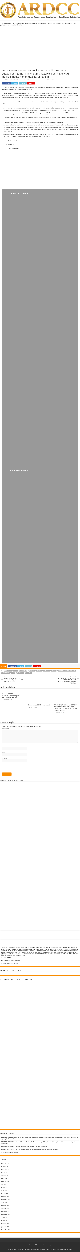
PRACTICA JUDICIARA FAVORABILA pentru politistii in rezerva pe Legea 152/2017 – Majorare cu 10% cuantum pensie (65, 707)
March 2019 (4, 1193)
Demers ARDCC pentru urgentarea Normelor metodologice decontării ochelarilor (14, 695)
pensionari (20, 672)
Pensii (13, 672)
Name (4, 746)
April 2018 (4, 1202)
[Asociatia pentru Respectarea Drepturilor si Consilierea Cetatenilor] (40, 10)
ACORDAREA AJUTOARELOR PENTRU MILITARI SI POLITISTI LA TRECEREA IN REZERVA (67, 680)
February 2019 (5, 1196)
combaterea (23, 670)
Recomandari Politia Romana (9, 963)
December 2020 (5, 1178)
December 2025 (5, 1163)
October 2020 (5, 1181)
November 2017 (5, 1214)
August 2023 (4, 1172)
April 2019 (4, 1190)
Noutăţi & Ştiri (10, 23)
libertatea (46, 670)
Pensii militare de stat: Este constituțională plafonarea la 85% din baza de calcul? (14, 679)
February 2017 (5, 1223)
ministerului (5, 672)
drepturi (31, 670)
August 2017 (4, 1217)
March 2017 (4, 1220)
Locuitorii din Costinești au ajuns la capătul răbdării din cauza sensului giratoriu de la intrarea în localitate (30, 1149)
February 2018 (5, 1205)
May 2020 (4, 1187)
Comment (5, 728)
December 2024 (5, 1169)
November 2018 (5, 1199)
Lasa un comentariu (37, 80)
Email (4, 752)
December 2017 (5, 1211)
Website (4, 758)
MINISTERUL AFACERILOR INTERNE (66, 670)
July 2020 (3, 1184)
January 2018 (5, 1208)
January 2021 (5, 1175)
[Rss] (39, 1247)
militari (54, 670)
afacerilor (8, 670)
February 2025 (5, 1166)
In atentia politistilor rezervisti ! (39, 705)
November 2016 (5, 1230)
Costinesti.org (47, 1245)
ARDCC (6, 80)
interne (39, 670)
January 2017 (5, 1227)
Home (3, 23)
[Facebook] (41, 1247)
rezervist (28, 672)
